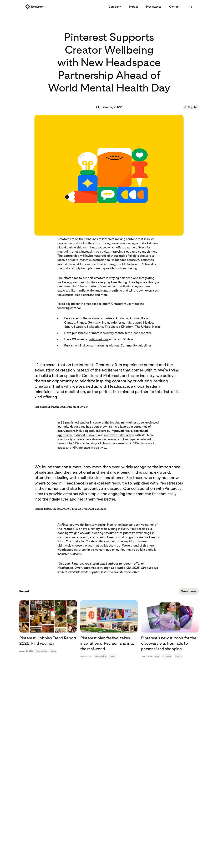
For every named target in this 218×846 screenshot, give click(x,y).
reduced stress (99, 430)
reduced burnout (85, 435)
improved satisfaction (119, 435)
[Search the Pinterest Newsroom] (190, 6)
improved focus (121, 430)
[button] (191, 107)
